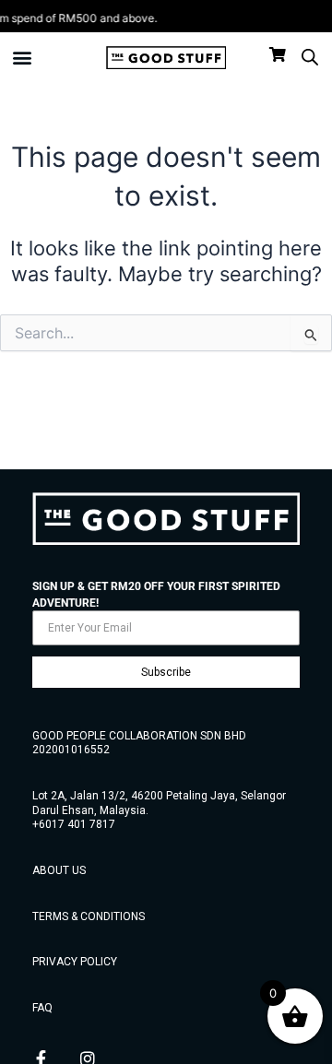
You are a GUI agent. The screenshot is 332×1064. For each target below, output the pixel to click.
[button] (22, 57)
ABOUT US (59, 870)
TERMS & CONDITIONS (88, 916)
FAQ (42, 1007)
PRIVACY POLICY (74, 961)
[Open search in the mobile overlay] (310, 57)
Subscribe (166, 672)
